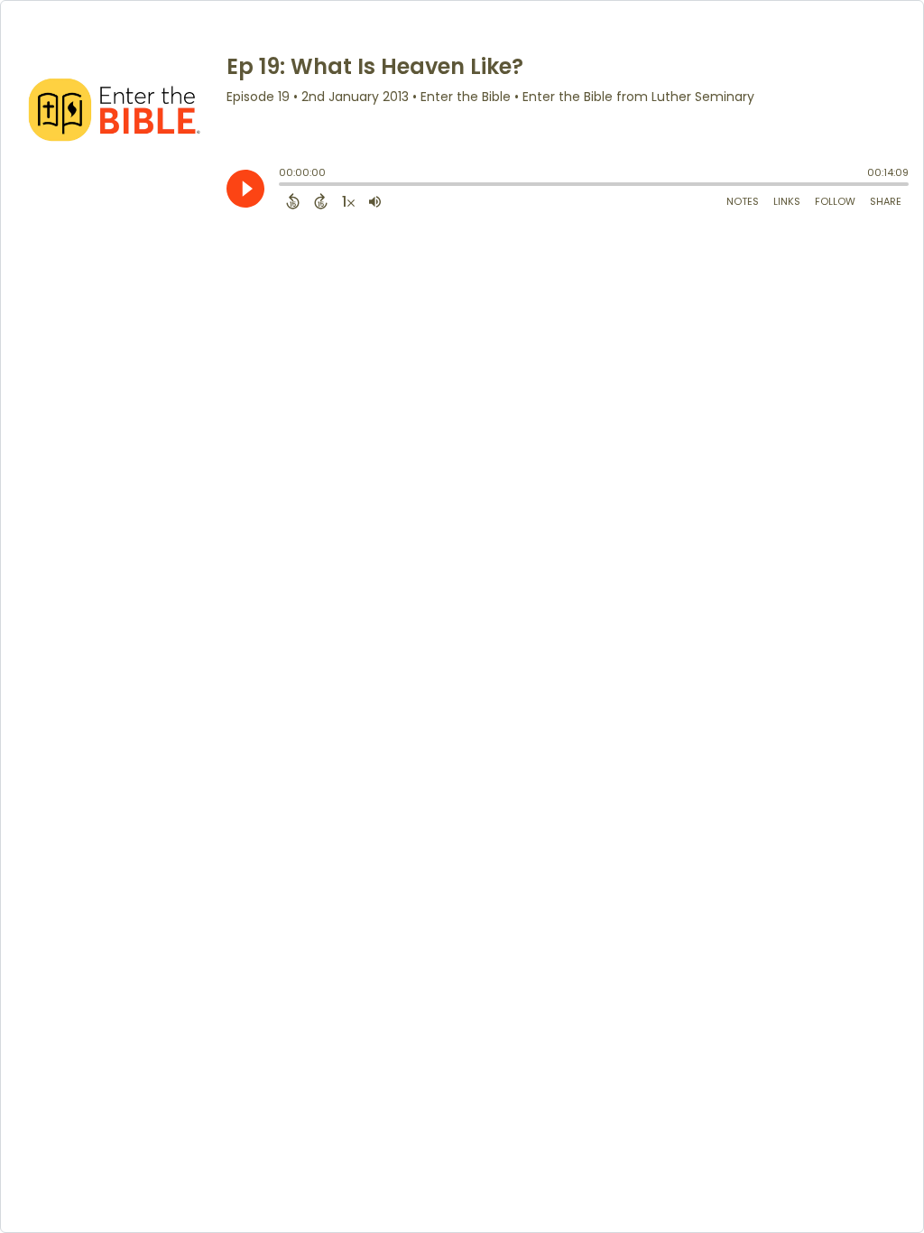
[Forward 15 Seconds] (321, 201)
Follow (835, 201)
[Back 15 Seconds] (293, 201)
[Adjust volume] (375, 201)
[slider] (283, 186)
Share (885, 201)
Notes (742, 201)
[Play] (245, 189)
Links (786, 201)
